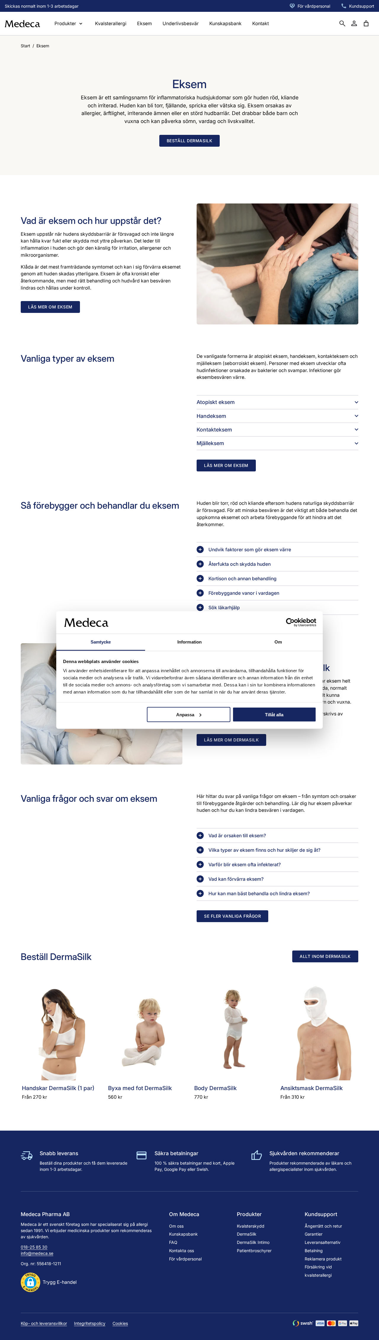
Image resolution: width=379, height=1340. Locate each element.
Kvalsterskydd (250, 1226)
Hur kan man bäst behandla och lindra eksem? (259, 893)
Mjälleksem (210, 443)
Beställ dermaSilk (190, 140)
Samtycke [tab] (101, 641)
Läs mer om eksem (50, 306)
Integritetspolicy (89, 1323)
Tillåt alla (274, 714)
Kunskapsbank (225, 23)
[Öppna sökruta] (342, 23)
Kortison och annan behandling (242, 578)
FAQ (173, 1242)
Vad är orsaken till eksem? (237, 835)
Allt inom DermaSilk (325, 956)
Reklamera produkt (323, 1258)
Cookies (120, 1323)
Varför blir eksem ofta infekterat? (244, 864)
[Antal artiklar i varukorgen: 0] (366, 23)
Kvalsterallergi (110, 23)
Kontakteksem (214, 429)
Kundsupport (361, 6)
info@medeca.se (37, 1253)
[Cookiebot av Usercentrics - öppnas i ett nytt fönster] (290, 622)
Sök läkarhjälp (224, 607)
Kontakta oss (181, 1250)
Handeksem (211, 416)
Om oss (176, 1226)
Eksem (144, 23)
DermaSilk (246, 1233)
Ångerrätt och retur (323, 1226)
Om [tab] (278, 641)
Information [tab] (189, 641)
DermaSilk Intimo (253, 1242)
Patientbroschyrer (254, 1250)
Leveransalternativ (323, 1242)
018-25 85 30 (34, 1247)
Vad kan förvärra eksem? (236, 879)
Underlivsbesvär (181, 23)
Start (25, 45)
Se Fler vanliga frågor (232, 916)
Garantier (313, 1233)
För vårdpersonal (314, 6)
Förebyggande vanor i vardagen (243, 593)
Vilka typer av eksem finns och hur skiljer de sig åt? (264, 850)
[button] (49, 1282)
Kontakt (260, 23)
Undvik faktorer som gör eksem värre (249, 549)
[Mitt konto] (354, 23)
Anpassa (185, 714)
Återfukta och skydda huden (239, 564)
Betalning (314, 1250)
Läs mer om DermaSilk (231, 739)
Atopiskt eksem (216, 402)
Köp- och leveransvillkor (44, 1323)
